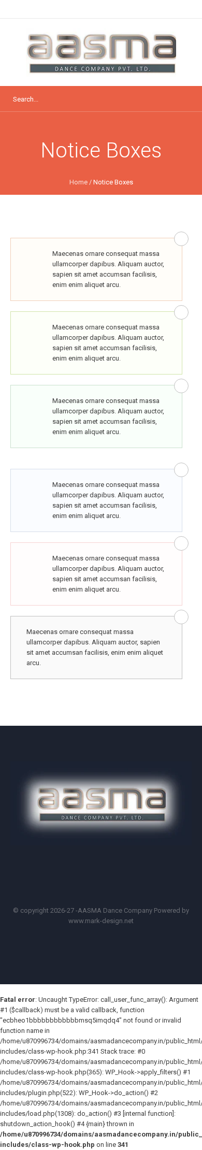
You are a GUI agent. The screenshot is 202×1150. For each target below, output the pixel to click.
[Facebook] (76, 876)
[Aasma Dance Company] (101, 52)
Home (78, 182)
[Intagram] (131, 876)
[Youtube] (103, 876)
